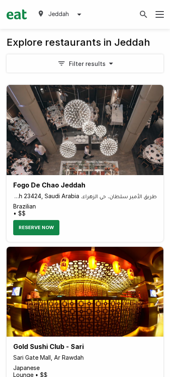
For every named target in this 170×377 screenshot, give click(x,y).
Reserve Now (36, 227)
